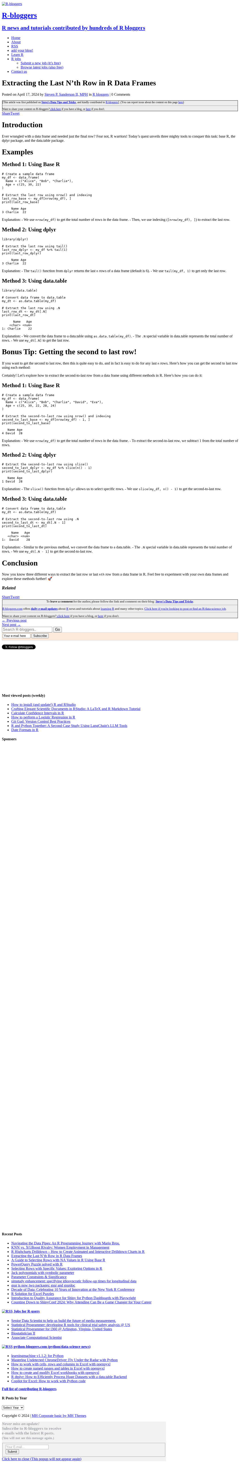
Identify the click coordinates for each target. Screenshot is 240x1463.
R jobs (16, 59)
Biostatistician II (23, 1333)
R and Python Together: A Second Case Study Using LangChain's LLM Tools (69, 726)
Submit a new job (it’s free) (41, 63)
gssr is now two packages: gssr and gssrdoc (43, 1285)
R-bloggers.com (12, 608)
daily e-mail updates (44, 608)
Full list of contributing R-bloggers (29, 1389)
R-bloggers (112, 102)
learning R (107, 608)
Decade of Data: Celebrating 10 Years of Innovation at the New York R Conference (73, 1290)
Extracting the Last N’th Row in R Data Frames (46, 1256)
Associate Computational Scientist (36, 1337)
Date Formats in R (24, 730)
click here (55, 109)
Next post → (11, 625)
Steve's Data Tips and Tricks (58, 102)
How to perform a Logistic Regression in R (43, 717)
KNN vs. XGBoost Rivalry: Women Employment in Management (60, 1247)
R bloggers (101, 94)
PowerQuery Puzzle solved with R (37, 1264)
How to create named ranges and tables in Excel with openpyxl (58, 1368)
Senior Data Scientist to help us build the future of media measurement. (63, 1321)
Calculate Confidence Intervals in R (37, 713)
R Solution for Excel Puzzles (32, 1294)
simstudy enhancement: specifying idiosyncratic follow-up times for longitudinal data (73, 1281)
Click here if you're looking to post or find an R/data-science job (185, 608)
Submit (12, 1451)
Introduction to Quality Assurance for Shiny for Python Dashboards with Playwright (73, 1298)
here (180, 102)
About (16, 42)
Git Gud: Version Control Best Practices (40, 721)
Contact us (19, 71)
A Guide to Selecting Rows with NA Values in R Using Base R (58, 1260)
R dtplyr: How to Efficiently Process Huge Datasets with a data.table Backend (69, 1377)
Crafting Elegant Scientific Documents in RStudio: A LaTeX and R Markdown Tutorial (75, 709)
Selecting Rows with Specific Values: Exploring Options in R (56, 1268)
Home (15, 38)
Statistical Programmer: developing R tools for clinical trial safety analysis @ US (70, 1325)
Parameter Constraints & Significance (39, 1277)
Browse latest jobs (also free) (42, 67)
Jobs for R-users (27, 1311)
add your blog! (22, 50)
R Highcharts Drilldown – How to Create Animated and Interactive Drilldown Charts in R (78, 1252)
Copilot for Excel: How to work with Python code (48, 1381)
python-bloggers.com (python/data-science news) (52, 1347)
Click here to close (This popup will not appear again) (41, 1459)
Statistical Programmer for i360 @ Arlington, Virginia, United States (61, 1329)
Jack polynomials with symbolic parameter (42, 1273)
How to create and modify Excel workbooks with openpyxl (55, 1373)
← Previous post (14, 620)
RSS (14, 46)
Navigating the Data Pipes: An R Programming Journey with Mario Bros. (65, 1243)
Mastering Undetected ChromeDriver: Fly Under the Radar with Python (64, 1360)
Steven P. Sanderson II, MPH (66, 94)
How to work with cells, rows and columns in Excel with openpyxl (60, 1364)
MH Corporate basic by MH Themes (59, 1416)
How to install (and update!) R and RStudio (43, 705)
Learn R (17, 55)
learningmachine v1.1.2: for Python (37, 1356)
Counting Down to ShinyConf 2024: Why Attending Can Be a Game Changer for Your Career (81, 1302)
